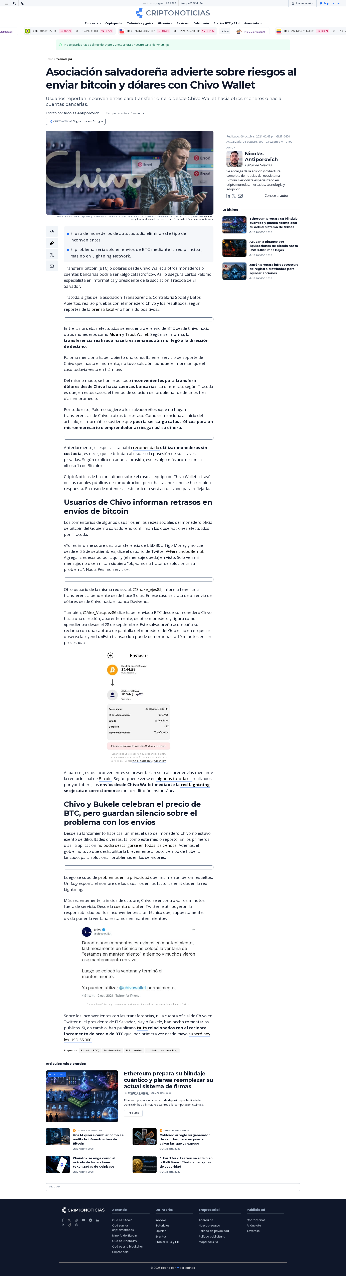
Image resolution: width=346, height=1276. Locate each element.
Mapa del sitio (208, 1242)
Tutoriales (162, 1226)
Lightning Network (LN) (162, 1050)
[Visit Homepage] (173, 12)
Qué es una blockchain (128, 1247)
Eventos (161, 1237)
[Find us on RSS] (63, 1225)
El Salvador (134, 1050)
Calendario (201, 23)
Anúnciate (251, 23)
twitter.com (166, 218)
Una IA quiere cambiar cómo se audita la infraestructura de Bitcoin (98, 1139)
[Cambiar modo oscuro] (22, 3)
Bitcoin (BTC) (90, 1050)
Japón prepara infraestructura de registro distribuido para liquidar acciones (274, 269)
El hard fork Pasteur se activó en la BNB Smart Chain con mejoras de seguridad (186, 1162)
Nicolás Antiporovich (82, 113)
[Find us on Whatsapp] (76, 1225)
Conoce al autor (277, 195)
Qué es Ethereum (124, 1241)
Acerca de (206, 1220)
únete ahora (123, 44)
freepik (208, 216)
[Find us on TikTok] (69, 1225)
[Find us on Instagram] (76, 1220)
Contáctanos (256, 1220)
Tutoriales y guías (140, 23)
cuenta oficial (127, 906)
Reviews (183, 23)
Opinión (161, 1231)
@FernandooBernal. (185, 551)
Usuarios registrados (89, 1131)
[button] (52, 248)
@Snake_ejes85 (147, 589)
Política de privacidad (214, 1231)
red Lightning (195, 784)
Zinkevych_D (180, 218)
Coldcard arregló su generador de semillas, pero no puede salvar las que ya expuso (185, 1139)
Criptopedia (113, 23)
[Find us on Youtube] (83, 1220)
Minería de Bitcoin (124, 1236)
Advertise (253, 1231)
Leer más (135, 1112)
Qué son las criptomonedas (123, 1228)
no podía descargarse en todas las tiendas (137, 845)
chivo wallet (151, 218)
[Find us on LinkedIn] (97, 1220)
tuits (142, 1028)
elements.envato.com (201, 218)
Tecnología (64, 59)
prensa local (102, 309)
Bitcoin (105, 778)
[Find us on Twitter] (69, 1220)
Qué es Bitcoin (122, 1220)
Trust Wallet (136, 334)
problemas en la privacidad (123, 877)
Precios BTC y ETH (226, 23)
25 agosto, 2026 (162, 1092)
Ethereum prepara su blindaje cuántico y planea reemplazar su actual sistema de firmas (168, 1080)
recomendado (146, 447)
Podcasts (91, 23)
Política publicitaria (212, 1237)
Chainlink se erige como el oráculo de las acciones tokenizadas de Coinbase (94, 1162)
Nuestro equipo (209, 1226)
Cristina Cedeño (138, 1092)
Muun (115, 334)
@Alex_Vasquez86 (99, 612)
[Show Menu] (6, 3)
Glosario (164, 23)
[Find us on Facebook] (63, 1220)
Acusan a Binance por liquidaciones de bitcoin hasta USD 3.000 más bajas (273, 246)
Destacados (112, 1050)
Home (49, 59)
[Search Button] (14, 3)
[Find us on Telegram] (90, 1220)
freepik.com (137, 218)
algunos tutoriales (174, 778)
